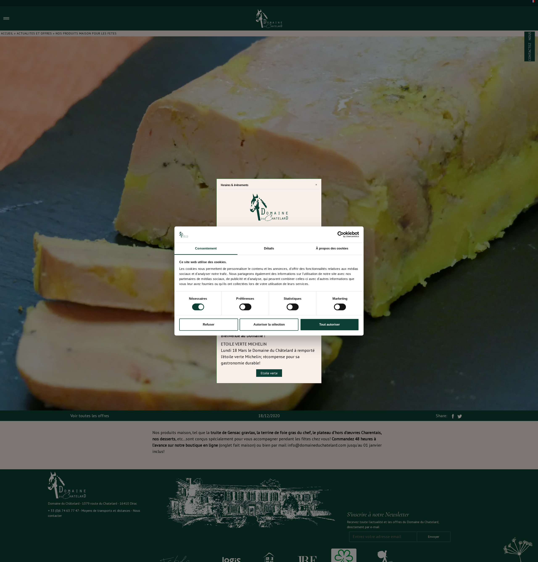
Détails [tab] (269, 248)
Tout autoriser (329, 324)
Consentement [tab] (206, 248)
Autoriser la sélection (269, 324)
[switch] (245, 307)
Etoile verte (269, 373)
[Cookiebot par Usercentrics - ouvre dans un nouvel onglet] (340, 234)
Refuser (208, 324)
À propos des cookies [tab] (332, 248)
